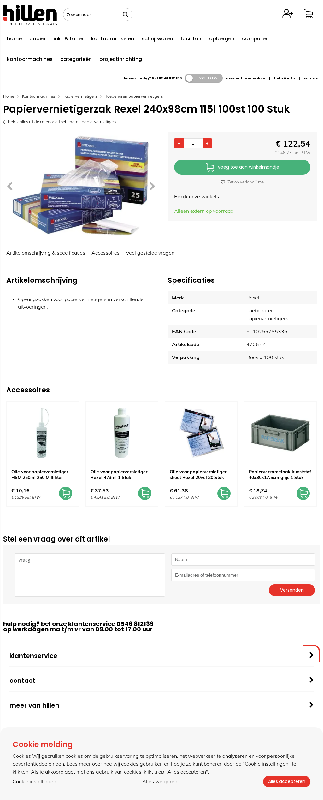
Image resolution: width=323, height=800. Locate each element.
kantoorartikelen (112, 38)
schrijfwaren (157, 38)
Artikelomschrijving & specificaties (45, 253)
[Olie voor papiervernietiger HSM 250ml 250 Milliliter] (43, 433)
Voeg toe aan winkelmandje (248, 167)
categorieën (76, 59)
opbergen (221, 38)
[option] (80, 185)
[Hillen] (30, 23)
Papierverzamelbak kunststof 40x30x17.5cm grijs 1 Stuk (280, 474)
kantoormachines (30, 59)
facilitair (191, 38)
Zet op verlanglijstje (245, 181)
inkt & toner (69, 38)
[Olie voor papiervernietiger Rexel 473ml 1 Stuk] (122, 433)
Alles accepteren (286, 781)
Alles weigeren (159, 781)
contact (312, 78)
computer (254, 38)
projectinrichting (120, 59)
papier (37, 38)
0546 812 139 (170, 78)
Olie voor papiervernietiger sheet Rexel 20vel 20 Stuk (198, 474)
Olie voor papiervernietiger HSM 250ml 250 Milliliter (39, 474)
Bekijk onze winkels (196, 196)
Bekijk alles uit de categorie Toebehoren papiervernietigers (62, 121)
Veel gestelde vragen (150, 253)
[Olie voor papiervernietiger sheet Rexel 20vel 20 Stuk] (201, 433)
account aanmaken (245, 78)
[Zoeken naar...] (125, 14)
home (14, 38)
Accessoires (105, 253)
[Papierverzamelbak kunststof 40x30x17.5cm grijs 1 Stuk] (280, 433)
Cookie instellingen (34, 781)
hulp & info (284, 78)
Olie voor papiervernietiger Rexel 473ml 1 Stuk (119, 474)
